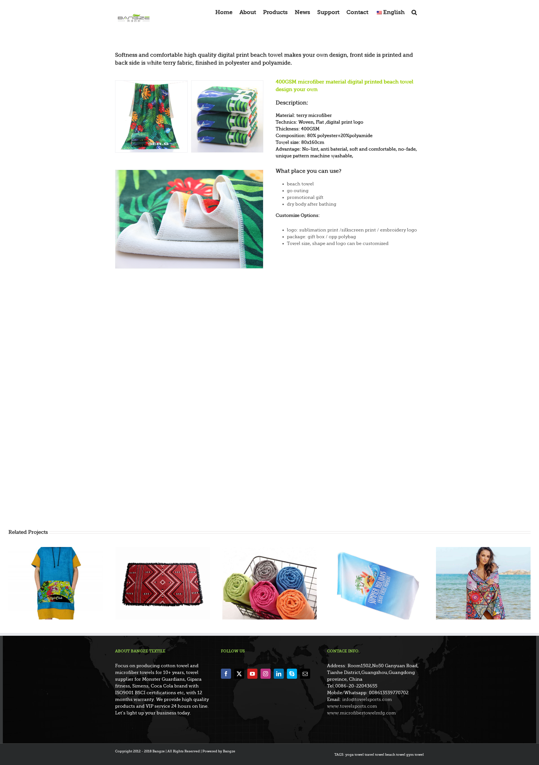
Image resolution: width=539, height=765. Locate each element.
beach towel (395, 755)
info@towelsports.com (367, 699)
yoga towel (354, 755)
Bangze (229, 751)
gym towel (415, 755)
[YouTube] (252, 674)
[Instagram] (266, 674)
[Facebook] (226, 674)
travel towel (374, 755)
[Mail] (305, 674)
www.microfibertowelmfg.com (361, 713)
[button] (414, 12)
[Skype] (292, 674)
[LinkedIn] (279, 674)
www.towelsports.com (352, 706)
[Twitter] (239, 674)
